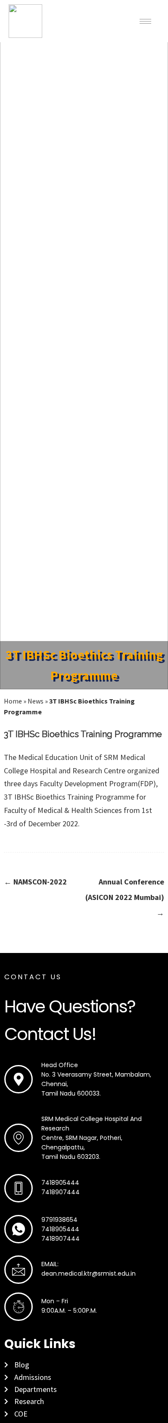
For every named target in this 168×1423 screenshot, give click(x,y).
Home (13, 701)
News (36, 701)
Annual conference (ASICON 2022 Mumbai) (124, 897)
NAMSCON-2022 (35, 882)
